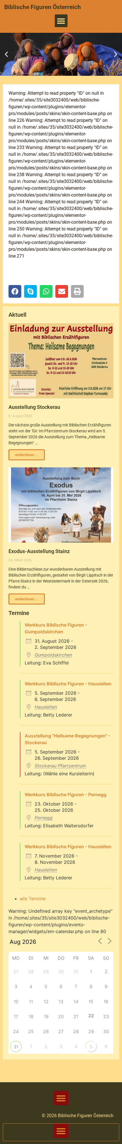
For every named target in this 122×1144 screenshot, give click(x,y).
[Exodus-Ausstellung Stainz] (61, 505)
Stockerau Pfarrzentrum (60, 766)
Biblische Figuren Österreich (42, 7)
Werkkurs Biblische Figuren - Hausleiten (68, 684)
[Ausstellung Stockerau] (61, 360)
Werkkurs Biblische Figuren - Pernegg (65, 794)
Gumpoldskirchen (53, 655)
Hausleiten (46, 707)
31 (16, 1047)
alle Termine (33, 898)
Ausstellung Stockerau (34, 407)
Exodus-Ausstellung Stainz (39, 551)
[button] (61, 20)
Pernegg (43, 818)
